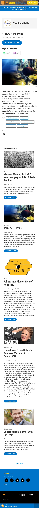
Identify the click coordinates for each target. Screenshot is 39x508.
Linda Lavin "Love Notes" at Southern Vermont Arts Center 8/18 (18, 353)
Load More (19, 463)
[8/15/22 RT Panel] (19, 213)
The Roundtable (21, 23)
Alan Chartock (7, 439)
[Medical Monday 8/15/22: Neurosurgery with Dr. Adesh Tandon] (19, 159)
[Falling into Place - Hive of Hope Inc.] (19, 267)
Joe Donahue (7, 289)
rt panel (24, 118)
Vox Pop (6, 171)
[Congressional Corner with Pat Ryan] (19, 417)
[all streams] (36, 505)
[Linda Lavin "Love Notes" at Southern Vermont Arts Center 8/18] (19, 335)
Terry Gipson (22, 126)
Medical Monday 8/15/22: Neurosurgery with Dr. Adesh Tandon (19, 177)
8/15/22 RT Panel (13, 228)
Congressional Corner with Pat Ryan (18, 433)
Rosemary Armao (28, 122)
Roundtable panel (13, 122)
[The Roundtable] (7, 23)
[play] (3, 506)
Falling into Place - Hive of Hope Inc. (18, 283)
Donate (33, 3)
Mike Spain (11, 126)
